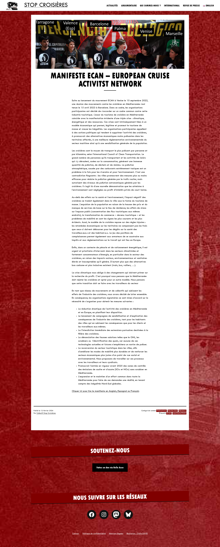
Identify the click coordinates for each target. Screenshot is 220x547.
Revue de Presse (191, 5)
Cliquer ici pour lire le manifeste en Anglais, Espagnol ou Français (105, 391)
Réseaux (182, 411)
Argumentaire (129, 5)
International (172, 5)
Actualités (112, 5)
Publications (161, 411)
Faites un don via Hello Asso (110, 467)
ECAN (169, 413)
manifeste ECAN (179, 413)
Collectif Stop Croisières (46, 413)
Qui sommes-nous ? (150, 5)
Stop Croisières (46, 5)
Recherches (172, 411)
